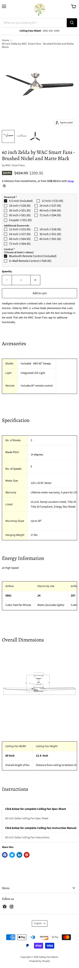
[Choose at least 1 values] (19, 252)
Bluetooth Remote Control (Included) (33, 256)
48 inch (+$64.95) (50, 210)
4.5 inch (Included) (21, 201)
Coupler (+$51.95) (20, 220)
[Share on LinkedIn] (19, 855)
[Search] (72, 22)
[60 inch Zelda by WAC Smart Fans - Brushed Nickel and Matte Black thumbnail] (8, 136)
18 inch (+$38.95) (20, 205)
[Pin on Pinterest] (27, 855)
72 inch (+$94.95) (50, 215)
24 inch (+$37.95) (50, 205)
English (38, 923)
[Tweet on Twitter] (12, 855)
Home (5, 40)
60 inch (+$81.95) (20, 215)
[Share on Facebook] (5, 855)
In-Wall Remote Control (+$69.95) (30, 261)
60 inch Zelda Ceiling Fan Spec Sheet (26, 818)
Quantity (7, 271)
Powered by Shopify (39, 961)
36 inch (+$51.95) (20, 210)
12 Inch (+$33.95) (52, 201)
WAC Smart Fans (15, 165)
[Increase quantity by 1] (35, 280)
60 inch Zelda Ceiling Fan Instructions (27, 837)
